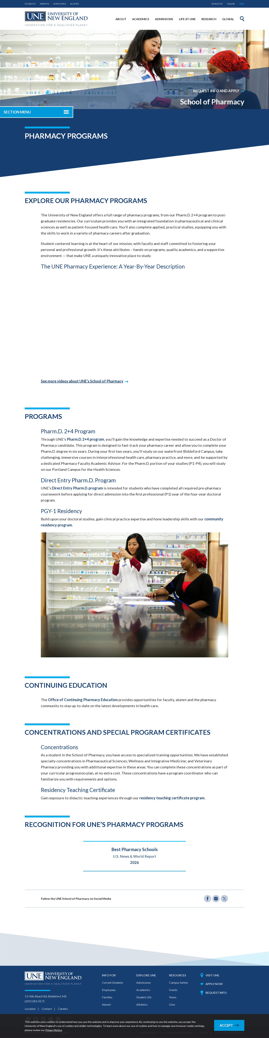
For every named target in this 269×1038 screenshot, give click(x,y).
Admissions (143, 982)
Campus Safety (178, 982)
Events (173, 990)
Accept (226, 1025)
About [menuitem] (120, 19)
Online (231, 3)
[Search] (242, 18)
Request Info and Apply (216, 91)
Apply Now (214, 984)
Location (30, 1008)
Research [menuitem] (208, 19)
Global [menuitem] (228, 19)
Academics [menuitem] (140, 19)
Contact (47, 1008)
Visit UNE (212, 975)
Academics (143, 990)
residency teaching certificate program (172, 798)
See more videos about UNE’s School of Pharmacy (82, 381)
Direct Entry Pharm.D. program (77, 488)
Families (107, 997)
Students (30, 3)
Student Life (143, 997)
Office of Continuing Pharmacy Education (83, 699)
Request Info (216, 992)
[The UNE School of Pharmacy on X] (224, 898)
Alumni (74, 3)
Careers (63, 1008)
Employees (59, 3)
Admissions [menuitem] (164, 19)
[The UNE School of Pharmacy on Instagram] (216, 898)
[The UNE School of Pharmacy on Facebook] (207, 898)
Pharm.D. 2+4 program (85, 439)
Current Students (112, 982)
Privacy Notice (53, 1030)
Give (241, 3)
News (172, 997)
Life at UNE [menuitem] (187, 19)
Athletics (217, 3)
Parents (44, 3)
